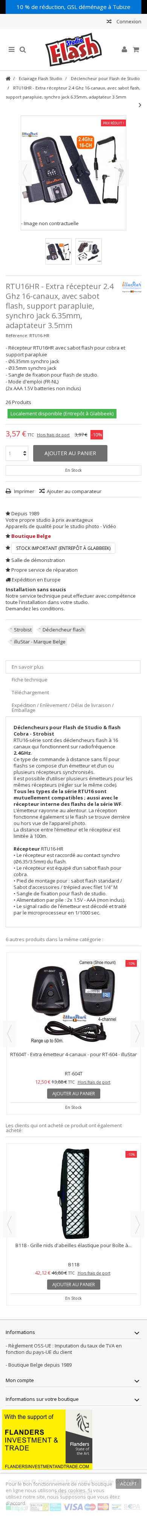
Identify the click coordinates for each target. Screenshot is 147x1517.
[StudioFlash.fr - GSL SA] (73, 50)
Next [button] (137, 1033)
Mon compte (20, 1380)
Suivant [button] (122, 173)
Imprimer (23, 491)
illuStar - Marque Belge (40, 641)
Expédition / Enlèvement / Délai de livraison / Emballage (63, 707)
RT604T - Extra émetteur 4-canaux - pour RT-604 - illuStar (73, 1054)
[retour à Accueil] (8, 78)
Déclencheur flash (63, 629)
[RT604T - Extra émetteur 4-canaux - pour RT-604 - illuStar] (73, 1002)
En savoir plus (28, 666)
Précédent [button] (25, 173)
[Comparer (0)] (109, 22)
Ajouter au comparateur (74, 491)
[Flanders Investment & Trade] (47, 1438)
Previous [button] (9, 1033)
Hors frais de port (53, 435)
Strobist (23, 629)
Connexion (128, 21)
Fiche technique (29, 679)
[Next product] (140, 104)
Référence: (17, 335)
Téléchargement (30, 692)
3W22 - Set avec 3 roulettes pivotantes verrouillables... (73, 1245)
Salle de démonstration (38, 560)
